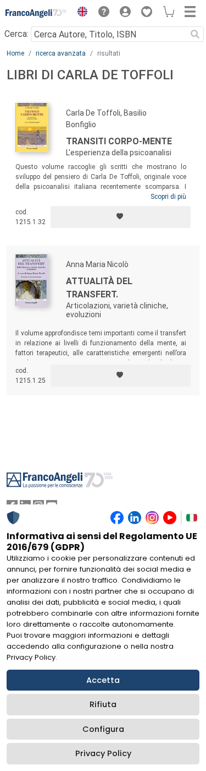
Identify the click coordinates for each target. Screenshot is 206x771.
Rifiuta (103, 704)
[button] (79, 13)
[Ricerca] (195, 34)
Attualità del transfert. (99, 288)
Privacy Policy (103, 753)
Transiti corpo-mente (119, 141)
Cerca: (16, 34)
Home (15, 53)
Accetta (103, 680)
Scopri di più (168, 196)
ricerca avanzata (61, 53)
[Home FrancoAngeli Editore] (36, 13)
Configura (103, 729)
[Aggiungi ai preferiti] (121, 217)
